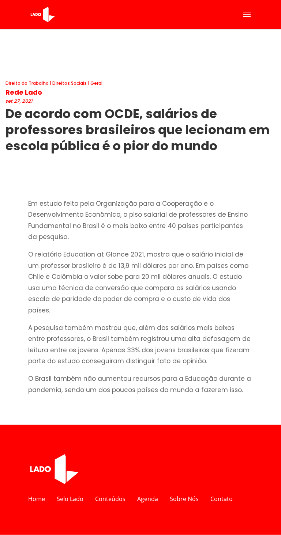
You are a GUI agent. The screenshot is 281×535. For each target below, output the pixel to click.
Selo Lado (70, 499)
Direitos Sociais (69, 83)
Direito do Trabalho (27, 83)
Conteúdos (110, 499)
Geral (96, 83)
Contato (221, 499)
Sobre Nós (184, 499)
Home (36, 499)
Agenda (147, 499)
